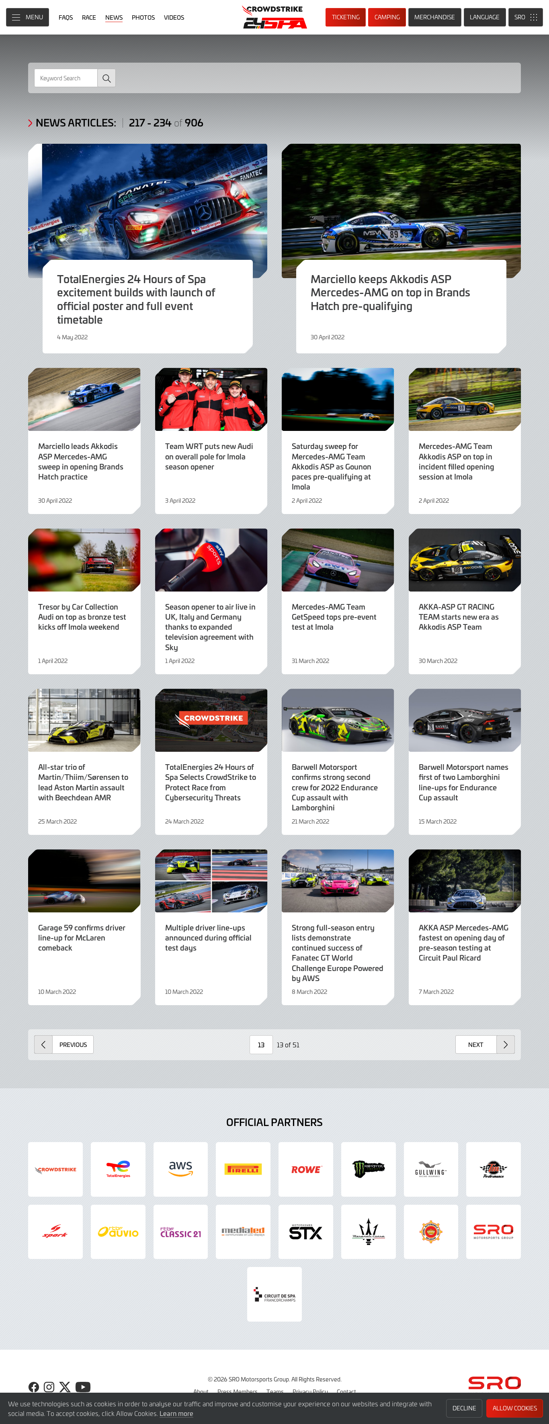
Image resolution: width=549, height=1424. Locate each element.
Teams (275, 1391)
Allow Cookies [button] (515, 1408)
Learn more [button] (176, 1413)
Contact (346, 1391)
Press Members (237, 1391)
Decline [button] (464, 1408)
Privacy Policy (310, 1391)
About (201, 1391)
